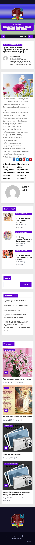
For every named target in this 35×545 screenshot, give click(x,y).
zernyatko (16, 57)
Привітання (7, 26)
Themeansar (18, 538)
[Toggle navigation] (21, 36)
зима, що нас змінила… (12, 310)
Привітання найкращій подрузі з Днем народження (23, 239)
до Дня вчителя (9, 350)
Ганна (18, 458)
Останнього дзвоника (11, 463)
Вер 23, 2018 (8, 382)
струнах (22, 64)
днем (13, 26)
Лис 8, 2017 (8, 420)
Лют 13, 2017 (19, 225)
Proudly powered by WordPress (12, 536)
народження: (20, 26)
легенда (28, 26)
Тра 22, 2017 (8, 498)
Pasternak (18, 420)
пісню (28, 62)
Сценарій (24, 29)
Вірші (6, 388)
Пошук (7, 278)
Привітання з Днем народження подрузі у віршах (23, 258)
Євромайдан (8, 425)
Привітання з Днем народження (12, 44)
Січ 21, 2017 (19, 243)
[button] (26, 36)
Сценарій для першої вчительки (15, 301)
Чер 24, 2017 (8, 458)
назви (18, 29)
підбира (23, 62)
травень (28, 64)
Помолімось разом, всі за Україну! (16, 305)
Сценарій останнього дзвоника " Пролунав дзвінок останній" (17, 493)
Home (29, 541)
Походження (11, 29)
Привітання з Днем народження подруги (22, 220)
